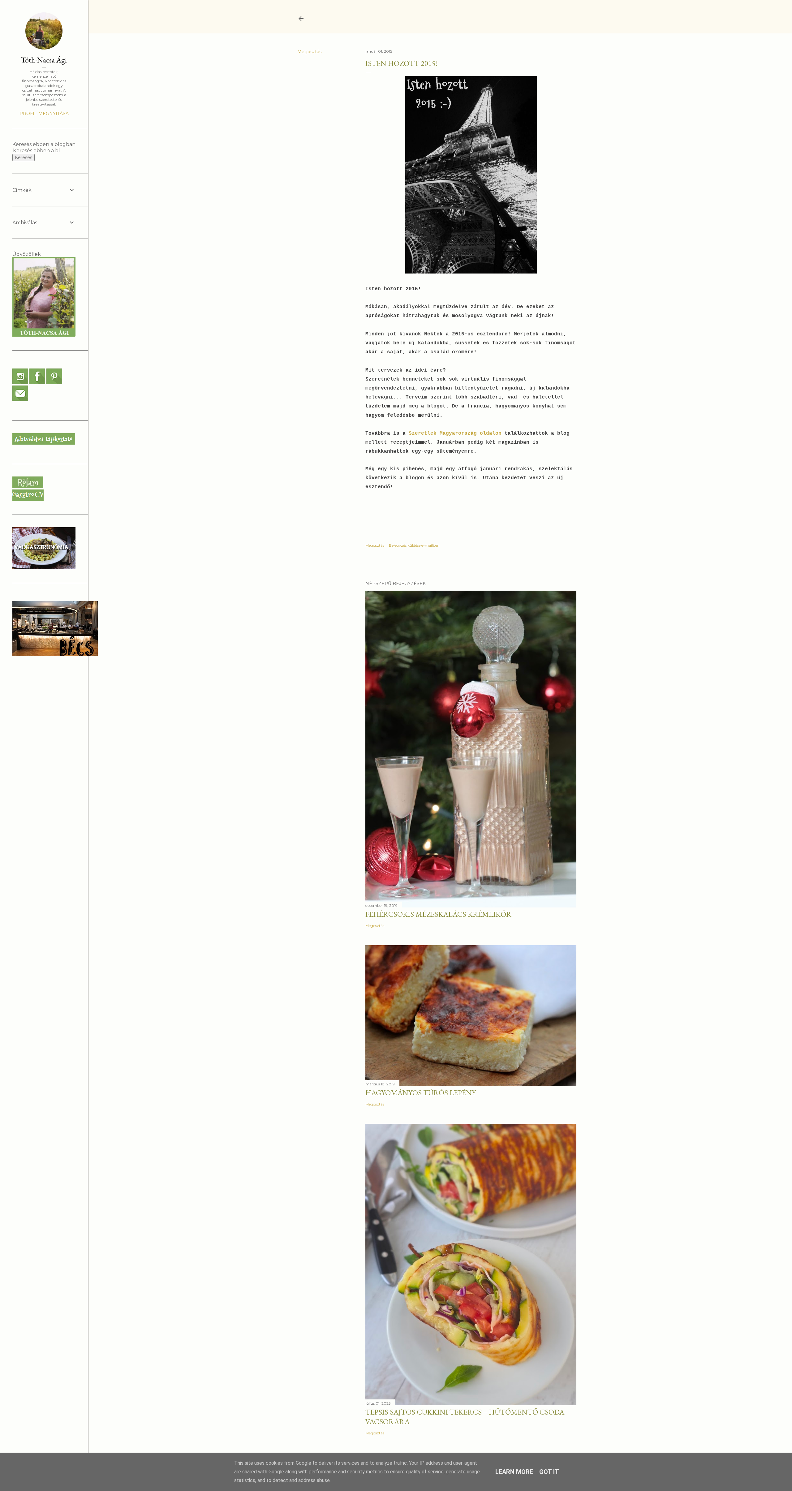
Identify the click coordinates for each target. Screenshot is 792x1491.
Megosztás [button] (309, 51)
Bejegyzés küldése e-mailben (414, 545)
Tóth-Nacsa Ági (44, 60)
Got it (549, 1472)
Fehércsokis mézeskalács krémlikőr (438, 914)
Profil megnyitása (44, 113)
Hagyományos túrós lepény (420, 1092)
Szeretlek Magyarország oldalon (457, 433)
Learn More (514, 1472)
